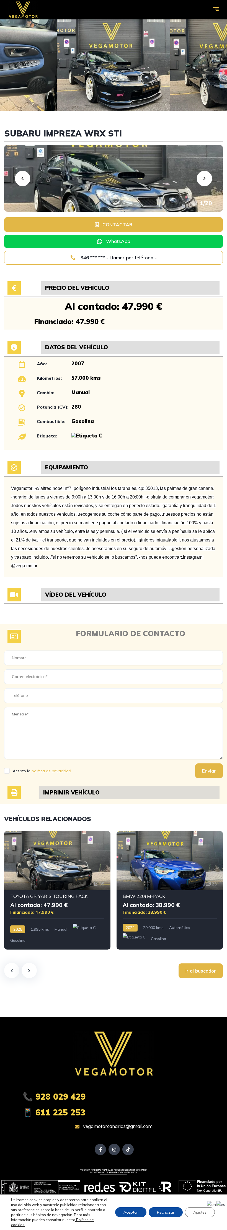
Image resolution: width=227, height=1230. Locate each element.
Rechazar (165, 1212)
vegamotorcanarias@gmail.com (117, 1126)
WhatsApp (118, 241)
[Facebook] (100, 1149)
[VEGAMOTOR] (23, 9)
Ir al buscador (200, 971)
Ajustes (200, 1212)
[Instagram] (114, 1149)
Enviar (209, 771)
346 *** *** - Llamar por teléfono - (118, 257)
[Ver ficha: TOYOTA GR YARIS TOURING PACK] (57, 890)
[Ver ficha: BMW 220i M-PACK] (170, 890)
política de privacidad (51, 770)
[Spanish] (221, 1204)
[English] (211, 1204)
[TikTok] (128, 1149)
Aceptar (130, 1212)
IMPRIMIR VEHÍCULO (71, 792)
